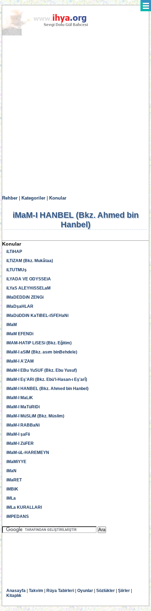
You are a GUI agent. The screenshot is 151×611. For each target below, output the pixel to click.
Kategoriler (33, 198)
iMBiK (12, 489)
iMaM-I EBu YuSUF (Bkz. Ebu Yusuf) (41, 370)
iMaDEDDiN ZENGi (25, 297)
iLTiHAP (14, 251)
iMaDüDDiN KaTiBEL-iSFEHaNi (37, 315)
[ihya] (51, 34)
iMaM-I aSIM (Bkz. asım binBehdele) (41, 352)
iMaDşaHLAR (19, 306)
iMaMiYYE (16, 461)
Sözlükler (105, 590)
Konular (57, 198)
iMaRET (14, 479)
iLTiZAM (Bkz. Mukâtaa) (29, 260)
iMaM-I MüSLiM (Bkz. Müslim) (35, 416)
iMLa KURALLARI (24, 507)
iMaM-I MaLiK (19, 397)
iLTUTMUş (16, 269)
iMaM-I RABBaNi (23, 425)
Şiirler (124, 590)
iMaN (11, 470)
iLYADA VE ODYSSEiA (28, 279)
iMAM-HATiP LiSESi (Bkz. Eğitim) (39, 342)
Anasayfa (16, 590)
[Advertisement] (75, 115)
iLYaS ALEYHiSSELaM (28, 288)
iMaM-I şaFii (18, 434)
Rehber (10, 198)
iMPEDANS (17, 516)
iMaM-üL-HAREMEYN (27, 452)
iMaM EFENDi (19, 333)
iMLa (11, 498)
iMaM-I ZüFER (20, 443)
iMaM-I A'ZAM (20, 361)
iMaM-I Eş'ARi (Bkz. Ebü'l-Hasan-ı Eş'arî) (46, 379)
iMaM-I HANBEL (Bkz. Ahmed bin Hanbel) (47, 388)
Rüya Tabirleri (60, 590)
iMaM (11, 324)
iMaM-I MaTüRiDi (23, 406)
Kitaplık (13, 595)
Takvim (36, 590)
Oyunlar (85, 590)
